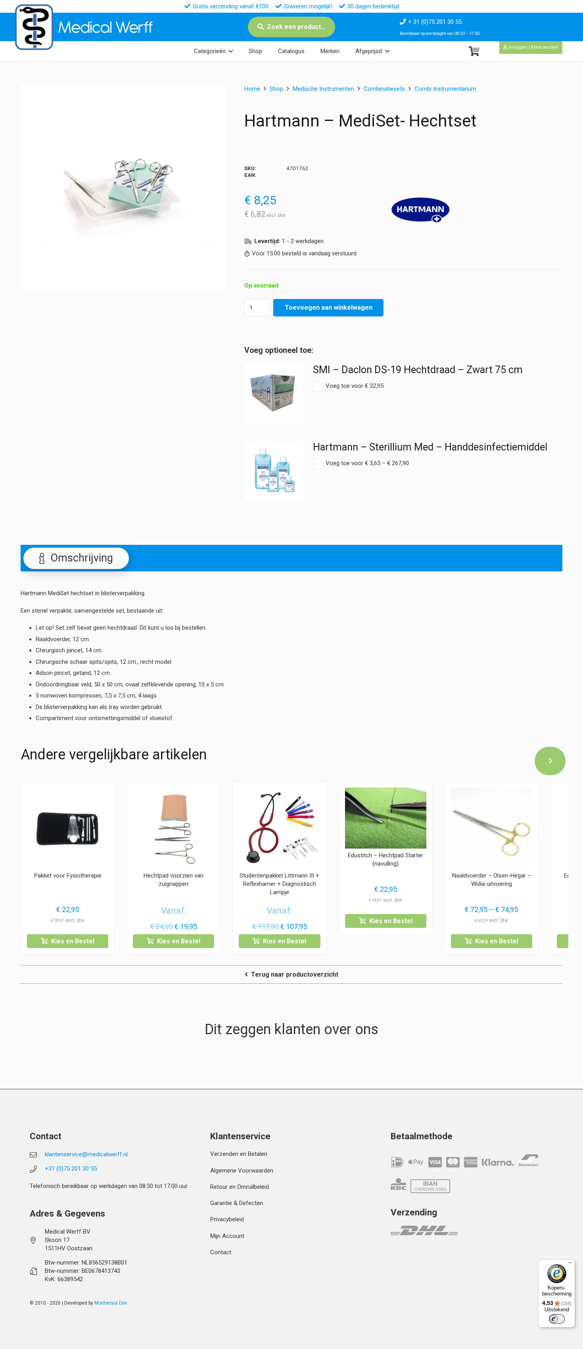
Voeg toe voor (355, 385)
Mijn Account (227, 1236)
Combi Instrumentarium (445, 88)
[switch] (557, 1319)
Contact (220, 1252)
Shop (276, 88)
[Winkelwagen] (474, 51)
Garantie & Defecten (236, 1203)
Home (252, 88)
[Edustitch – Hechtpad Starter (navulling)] (385, 818)
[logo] (34, 27)
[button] (230, 51)
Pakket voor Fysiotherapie (68, 875)
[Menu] (570, 1264)
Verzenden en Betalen (238, 1153)
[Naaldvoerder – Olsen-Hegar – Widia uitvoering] (491, 828)
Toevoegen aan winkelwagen (328, 307)
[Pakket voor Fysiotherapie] (67, 828)
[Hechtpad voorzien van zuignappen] (173, 828)
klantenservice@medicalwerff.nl (86, 1154)
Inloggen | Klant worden (532, 47)
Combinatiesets (384, 88)
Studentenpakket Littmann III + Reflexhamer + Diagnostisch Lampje (279, 884)
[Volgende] (550, 761)
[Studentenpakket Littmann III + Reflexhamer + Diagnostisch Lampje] (279, 828)
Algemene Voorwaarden (241, 1170)
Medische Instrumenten (323, 88)
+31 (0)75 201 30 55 (71, 1168)
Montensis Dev (110, 1303)
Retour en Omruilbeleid (239, 1186)
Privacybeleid (227, 1219)
